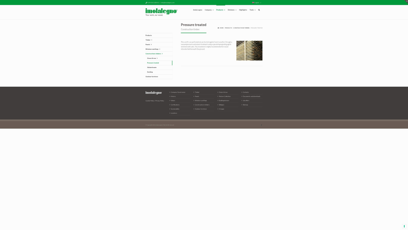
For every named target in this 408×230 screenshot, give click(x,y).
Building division (224, 100)
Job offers (246, 100)
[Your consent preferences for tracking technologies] (404, 226)
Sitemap (245, 105)
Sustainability (175, 109)
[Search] (259, 9)
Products (149, 35)
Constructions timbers (202, 105)
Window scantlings (201, 100)
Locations (174, 113)
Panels (197, 96)
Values (173, 100)
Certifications (175, 105)
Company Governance (178, 92)
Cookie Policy (150, 101)
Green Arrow (223, 92)
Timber (197, 92)
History (173, 96)
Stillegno (221, 105)
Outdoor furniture (201, 109)
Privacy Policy (159, 101)
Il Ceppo (221, 109)
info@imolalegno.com (167, 3)
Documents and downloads (251, 96)
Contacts (246, 92)
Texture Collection (225, 96)
